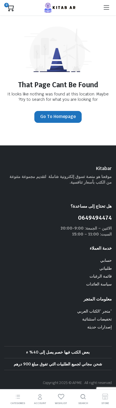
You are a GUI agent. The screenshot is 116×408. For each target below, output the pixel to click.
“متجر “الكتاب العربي (94, 311)
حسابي (106, 260)
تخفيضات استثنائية (97, 319)
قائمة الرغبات (101, 276)
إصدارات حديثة (99, 327)
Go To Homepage (58, 116)
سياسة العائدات (99, 284)
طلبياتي (105, 268)
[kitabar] (58, 8)
